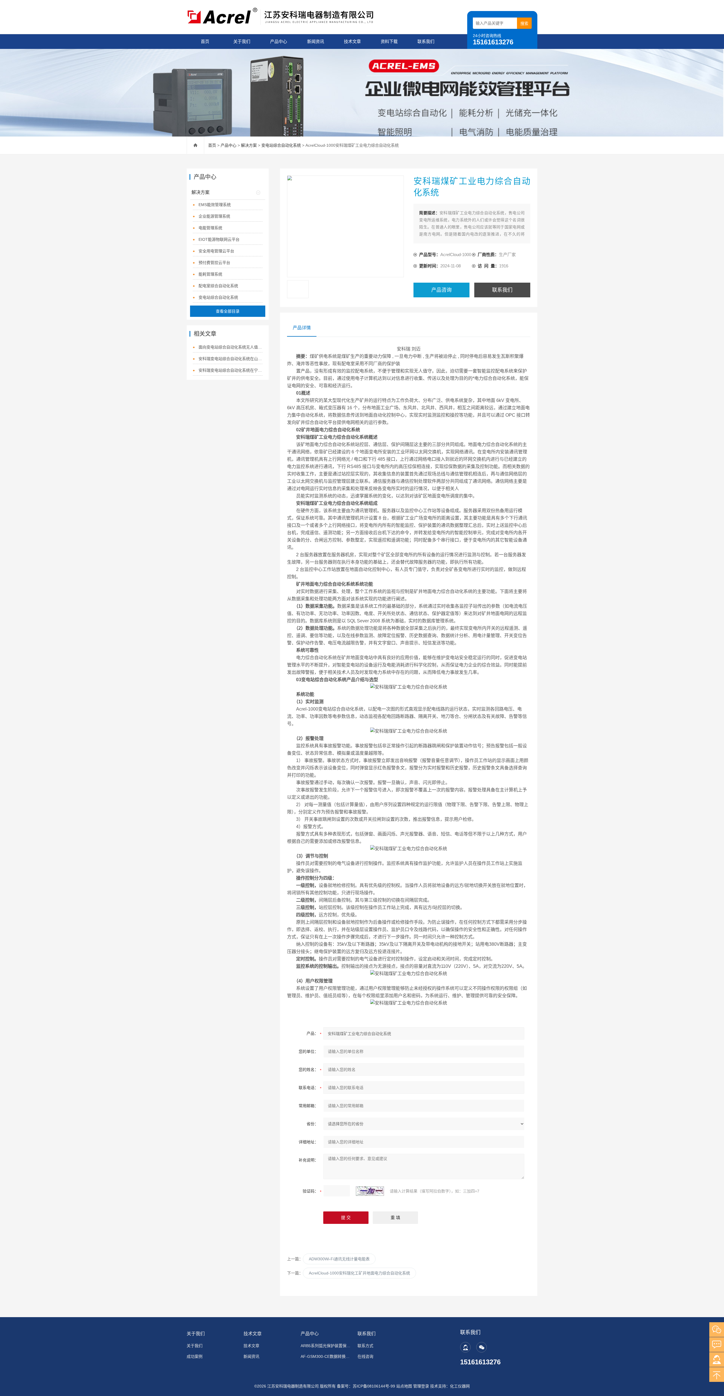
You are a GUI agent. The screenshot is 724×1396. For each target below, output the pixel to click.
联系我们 (425, 41)
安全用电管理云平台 (216, 251)
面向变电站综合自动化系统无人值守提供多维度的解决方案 (231, 347)
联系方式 (365, 1345)
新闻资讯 (315, 41)
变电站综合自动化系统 (281, 145)
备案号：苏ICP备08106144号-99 (366, 1386)
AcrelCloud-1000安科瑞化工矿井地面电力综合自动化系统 (359, 1273)
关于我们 (241, 41)
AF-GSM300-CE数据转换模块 (326, 1356)
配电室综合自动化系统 (218, 285)
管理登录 (421, 1386)
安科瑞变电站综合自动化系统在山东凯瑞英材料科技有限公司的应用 (231, 358)
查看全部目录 (228, 311)
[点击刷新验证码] (370, 1191)
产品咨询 (441, 290)
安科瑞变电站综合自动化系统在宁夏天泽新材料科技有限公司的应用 (231, 370)
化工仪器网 (460, 1386)
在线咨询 (365, 1356)
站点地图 (404, 1386)
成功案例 (194, 1356)
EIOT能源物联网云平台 (219, 239)
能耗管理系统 (210, 274)
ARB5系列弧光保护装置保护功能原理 (326, 1345)
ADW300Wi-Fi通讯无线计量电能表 (339, 1259)
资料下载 (389, 41)
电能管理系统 (210, 228)
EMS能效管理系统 (215, 204)
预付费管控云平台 (214, 262)
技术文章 (352, 41)
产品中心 (278, 41)
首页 (205, 41)
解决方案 (249, 145)
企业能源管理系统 (214, 216)
